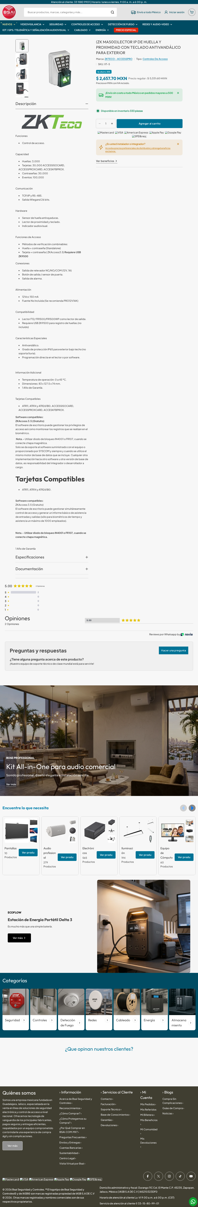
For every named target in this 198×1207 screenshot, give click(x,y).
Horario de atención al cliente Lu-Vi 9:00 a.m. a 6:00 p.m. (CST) (137, 1197)
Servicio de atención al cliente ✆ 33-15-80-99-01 (129, 1203)
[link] (34, 822)
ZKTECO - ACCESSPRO (118, 58)
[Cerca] (178, 93)
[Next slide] (192, 808)
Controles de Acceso (155, 58)
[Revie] (186, 634)
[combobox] (70, 12)
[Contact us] (193, 1201)
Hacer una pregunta (173, 650)
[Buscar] (112, 12)
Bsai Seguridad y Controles (28, 1189)
